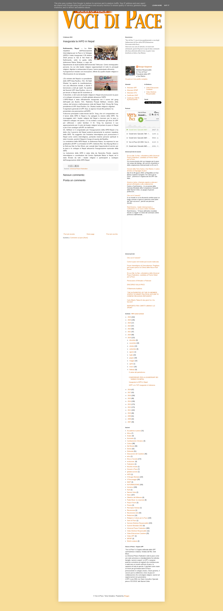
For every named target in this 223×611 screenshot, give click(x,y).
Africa (129, 433)
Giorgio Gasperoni (145, 67)
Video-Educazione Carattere (152, 88)
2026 (129, 317)
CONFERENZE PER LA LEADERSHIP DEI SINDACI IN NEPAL (143, 378)
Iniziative (130, 487)
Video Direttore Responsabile (151, 93)
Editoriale (130, 451)
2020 (129, 335)
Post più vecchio (112, 234)
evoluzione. (131, 461)
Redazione (130, 515)
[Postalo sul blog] (71, 166)
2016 (129, 395)
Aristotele (130, 438)
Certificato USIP (132, 95)
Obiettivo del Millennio (134, 497)
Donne (129, 449)
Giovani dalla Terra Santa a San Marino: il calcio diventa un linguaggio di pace (143, 170)
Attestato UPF (132, 88)
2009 (129, 416)
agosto (131, 352)
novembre (132, 343)
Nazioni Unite (131, 492)
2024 (129, 323)
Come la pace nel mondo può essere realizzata (143, 262)
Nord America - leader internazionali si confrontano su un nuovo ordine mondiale (141, 208)
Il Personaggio (132, 479)
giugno (131, 358)
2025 (129, 320)
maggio (132, 361)
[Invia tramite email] (69, 166)
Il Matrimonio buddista (134, 288)
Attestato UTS (132, 93)
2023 (129, 326)
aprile (131, 364)
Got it (166, 5)
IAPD (129, 474)
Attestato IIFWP (132, 90)
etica (128, 456)
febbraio (132, 369)
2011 (129, 410)
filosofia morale (132, 466)
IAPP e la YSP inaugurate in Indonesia (142, 385)
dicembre (132, 340)
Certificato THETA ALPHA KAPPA (133, 99)
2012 (129, 407)
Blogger (126, 596)
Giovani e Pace (132, 469)
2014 (129, 401)
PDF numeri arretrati (137, 313)
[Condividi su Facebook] (76, 166)
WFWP (129, 538)
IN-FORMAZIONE (133, 484)
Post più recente (69, 234)
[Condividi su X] (73, 166)
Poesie (129, 505)
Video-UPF (130, 536)
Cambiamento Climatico (135, 441)
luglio (131, 355)
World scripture (132, 541)
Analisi (129, 436)
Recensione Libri (132, 513)
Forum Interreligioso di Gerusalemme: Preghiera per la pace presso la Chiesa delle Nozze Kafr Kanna (143, 267)
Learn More (157, 5)
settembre (133, 349)
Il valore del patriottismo (137, 372)
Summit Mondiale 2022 (135, 526)
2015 (129, 398)
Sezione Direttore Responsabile (137, 523)
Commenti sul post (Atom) (79, 238)
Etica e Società (132, 459)
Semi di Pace (131, 520)
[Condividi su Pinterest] (78, 166)
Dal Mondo (130, 446)
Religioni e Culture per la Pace (137, 518)
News (129, 495)
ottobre (131, 346)
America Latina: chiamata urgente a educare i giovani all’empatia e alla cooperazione (142, 183)
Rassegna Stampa (133, 508)
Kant (128, 490)
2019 (129, 338)
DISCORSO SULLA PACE (136, 285)
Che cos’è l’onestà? (133, 195)
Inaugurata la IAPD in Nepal (138, 382)
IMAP (129, 482)
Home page (90, 234)
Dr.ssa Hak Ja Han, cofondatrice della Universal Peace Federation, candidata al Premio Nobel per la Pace (143, 157)
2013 (129, 404)
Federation (130, 464)
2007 (129, 422)
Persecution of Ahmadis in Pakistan (139, 281)
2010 (129, 413)
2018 (129, 389)
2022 (129, 329)
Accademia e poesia (134, 431)
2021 (129, 332)
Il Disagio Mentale (133, 477)
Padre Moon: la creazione (135, 500)
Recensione (131, 510)
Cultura (129, 443)
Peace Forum (131, 503)
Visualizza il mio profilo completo (136, 79)
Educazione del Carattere (135, 454)
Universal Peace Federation (79, 168)
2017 (129, 392)
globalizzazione (132, 472)
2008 (129, 419)
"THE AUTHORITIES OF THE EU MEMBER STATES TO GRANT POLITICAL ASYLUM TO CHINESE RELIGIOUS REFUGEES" (143, 294)
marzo (131, 367)
